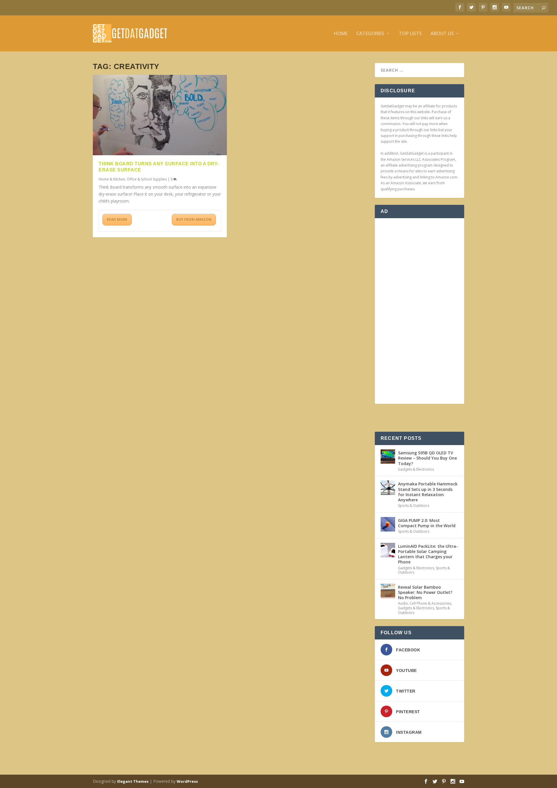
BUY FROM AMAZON (193, 219)
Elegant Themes (133, 781)
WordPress (187, 781)
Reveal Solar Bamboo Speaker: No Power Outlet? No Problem (425, 592)
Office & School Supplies (147, 179)
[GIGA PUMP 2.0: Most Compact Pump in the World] (388, 524)
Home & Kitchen (112, 179)
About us (442, 34)
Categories (370, 34)
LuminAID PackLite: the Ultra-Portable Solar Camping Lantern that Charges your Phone (428, 554)
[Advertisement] (419, 311)
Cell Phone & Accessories (430, 603)
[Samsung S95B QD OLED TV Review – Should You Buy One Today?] (388, 456)
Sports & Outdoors (413, 505)
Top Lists (410, 34)
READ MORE (117, 219)
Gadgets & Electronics (416, 469)
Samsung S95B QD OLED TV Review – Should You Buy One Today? (427, 458)
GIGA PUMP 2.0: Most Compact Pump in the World (426, 523)
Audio (403, 603)
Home (341, 34)
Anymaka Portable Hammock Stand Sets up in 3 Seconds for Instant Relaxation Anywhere (427, 492)
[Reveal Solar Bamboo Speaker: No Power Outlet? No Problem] (388, 591)
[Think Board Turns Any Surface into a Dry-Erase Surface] (160, 115)
